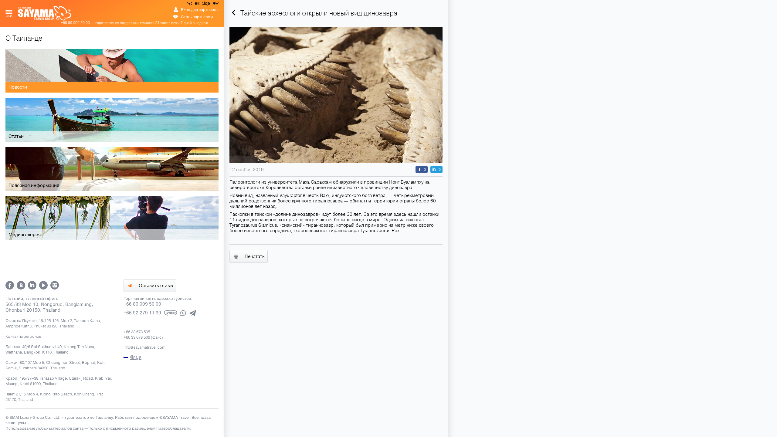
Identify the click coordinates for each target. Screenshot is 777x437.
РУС (190, 5)
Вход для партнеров (200, 9)
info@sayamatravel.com (144, 347)
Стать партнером (197, 17)
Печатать (255, 256)
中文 (215, 5)
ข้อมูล (206, 5)
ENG (197, 5)
